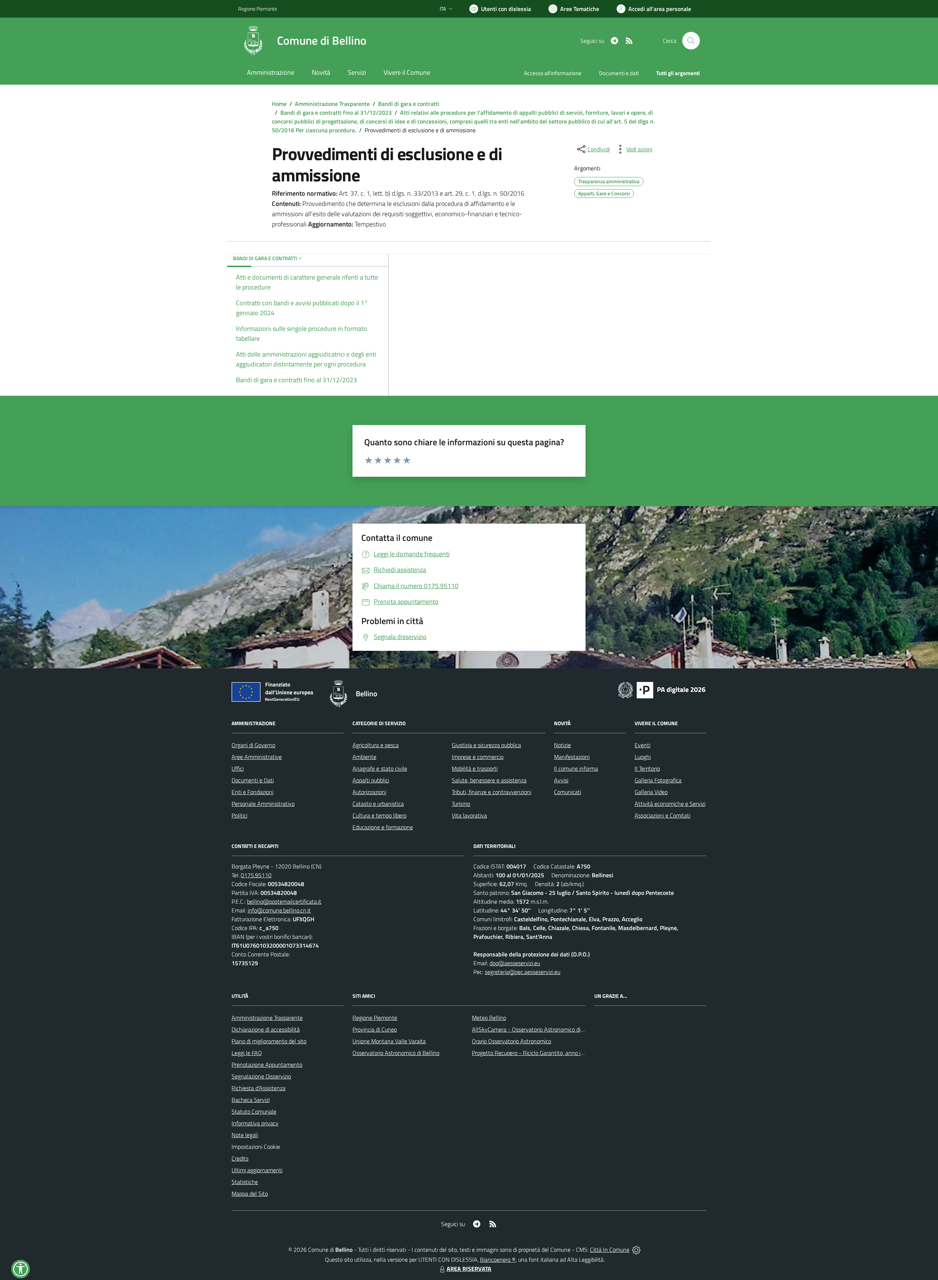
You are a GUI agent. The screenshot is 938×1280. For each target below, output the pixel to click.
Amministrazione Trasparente (332, 103)
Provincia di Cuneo (374, 1029)
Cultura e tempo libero (379, 815)
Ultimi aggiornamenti (257, 1170)
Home (279, 103)
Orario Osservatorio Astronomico (511, 1041)
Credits (240, 1158)
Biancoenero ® (498, 1259)
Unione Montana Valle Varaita (389, 1041)
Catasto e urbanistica (378, 803)
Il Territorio (647, 768)
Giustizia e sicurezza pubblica (486, 745)
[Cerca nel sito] (691, 40)
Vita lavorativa (469, 815)
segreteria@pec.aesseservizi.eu (522, 971)
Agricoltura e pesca (375, 745)
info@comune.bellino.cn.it (279, 910)
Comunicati (567, 791)
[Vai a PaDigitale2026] (661, 689)
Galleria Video (651, 791)
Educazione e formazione (382, 827)
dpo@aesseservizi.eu (515, 963)
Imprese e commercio (477, 756)
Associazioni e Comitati (662, 815)
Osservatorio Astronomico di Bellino (395, 1052)
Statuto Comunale (254, 1111)
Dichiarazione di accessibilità (266, 1029)
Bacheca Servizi (251, 1099)
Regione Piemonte (257, 8)
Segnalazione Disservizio (261, 1076)
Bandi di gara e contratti (408, 103)
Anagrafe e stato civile (379, 768)
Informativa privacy (255, 1123)
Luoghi (643, 756)
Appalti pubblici (370, 780)
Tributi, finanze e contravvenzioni (491, 791)
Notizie (562, 745)
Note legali (245, 1134)
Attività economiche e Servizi (670, 803)
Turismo (461, 803)
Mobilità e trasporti (475, 768)
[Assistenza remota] (636, 1249)
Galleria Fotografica (658, 780)
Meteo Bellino (489, 1017)
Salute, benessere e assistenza (489, 780)
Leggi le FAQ (247, 1052)
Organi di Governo (253, 745)
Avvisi (561, 780)
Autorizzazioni (369, 791)
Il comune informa (576, 768)
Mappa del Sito (250, 1193)
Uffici (238, 768)
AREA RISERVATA (469, 1268)
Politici (239, 815)
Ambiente (364, 756)
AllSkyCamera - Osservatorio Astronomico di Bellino (535, 1029)
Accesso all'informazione (552, 73)
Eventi (642, 745)
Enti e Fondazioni (252, 791)
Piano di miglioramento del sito (269, 1041)
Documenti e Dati (253, 780)
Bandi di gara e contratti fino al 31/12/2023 (336, 112)
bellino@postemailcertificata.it (284, 901)
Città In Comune (609, 1249)
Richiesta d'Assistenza (258, 1088)
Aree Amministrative (257, 756)
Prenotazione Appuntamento (267, 1064)
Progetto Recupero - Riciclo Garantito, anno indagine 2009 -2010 (552, 1052)
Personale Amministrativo (263, 803)
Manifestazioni (572, 756)
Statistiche (245, 1181)
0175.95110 (256, 875)
